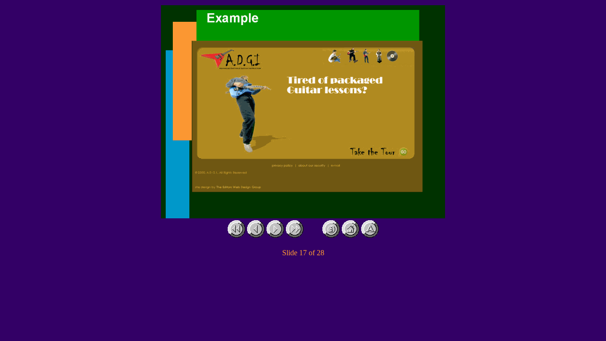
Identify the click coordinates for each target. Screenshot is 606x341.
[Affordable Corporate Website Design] (350, 235)
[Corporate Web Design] (331, 235)
